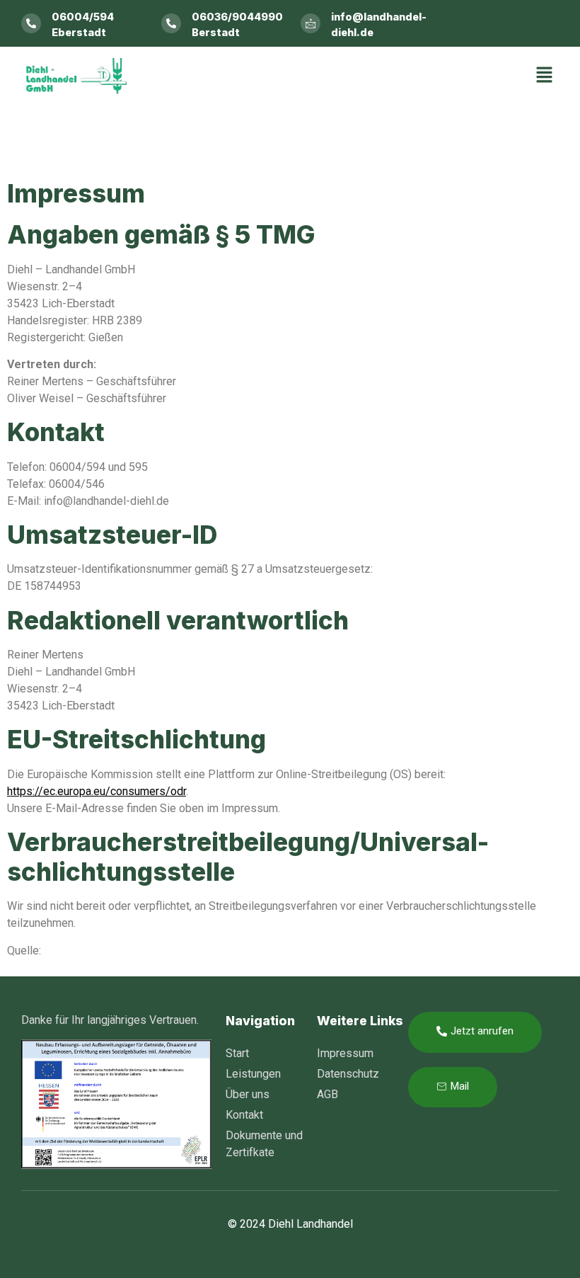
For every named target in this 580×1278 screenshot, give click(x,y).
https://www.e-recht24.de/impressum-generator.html (174, 950)
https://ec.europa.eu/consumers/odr (96, 791)
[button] (544, 75)
